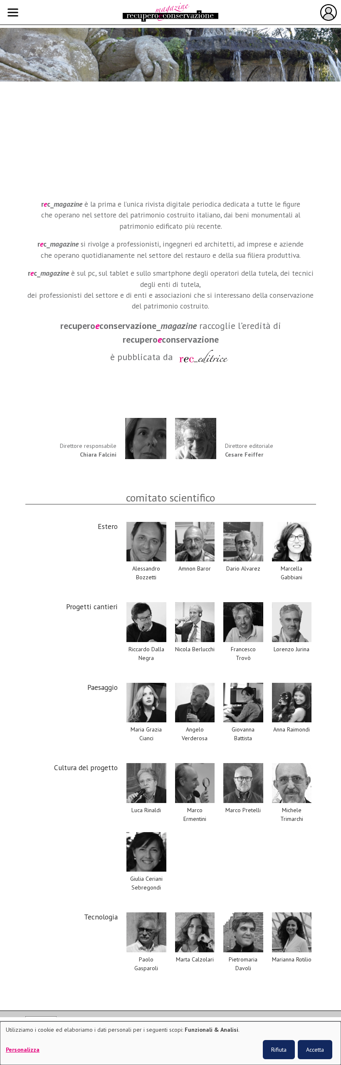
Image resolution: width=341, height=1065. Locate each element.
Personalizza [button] (23, 1049)
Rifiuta (279, 1049)
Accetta (315, 1049)
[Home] (170, 12)
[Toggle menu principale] (13, 12)
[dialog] (170, 1043)
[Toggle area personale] (328, 12)
